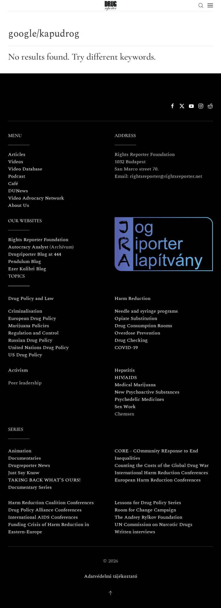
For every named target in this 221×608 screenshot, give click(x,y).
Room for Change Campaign (145, 510)
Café (13, 183)
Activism (18, 370)
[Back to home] (111, 5)
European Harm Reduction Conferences (158, 480)
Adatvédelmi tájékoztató (110, 576)
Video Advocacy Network (36, 198)
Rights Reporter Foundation (38, 239)
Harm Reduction (132, 298)
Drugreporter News (29, 465)
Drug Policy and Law (31, 298)
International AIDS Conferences (43, 517)
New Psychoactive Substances (147, 392)
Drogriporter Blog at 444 (34, 254)
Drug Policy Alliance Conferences (45, 510)
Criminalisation (25, 311)
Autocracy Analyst (28, 247)
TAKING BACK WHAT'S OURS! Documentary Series (44, 483)
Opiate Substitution (136, 318)
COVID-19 (126, 347)
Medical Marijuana (135, 384)
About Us (18, 205)
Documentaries (24, 458)
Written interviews (135, 531)
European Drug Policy (32, 318)
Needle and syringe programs (146, 311)
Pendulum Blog (24, 261)
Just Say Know (23, 472)
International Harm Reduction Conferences (161, 472)
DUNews (18, 190)
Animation (19, 451)
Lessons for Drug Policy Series (148, 502)
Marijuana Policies (28, 325)
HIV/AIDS (126, 377)
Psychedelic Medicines (139, 399)
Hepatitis (125, 370)
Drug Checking (131, 340)
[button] (200, 5)
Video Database (25, 169)
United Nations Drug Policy (38, 347)
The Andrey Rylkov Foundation (148, 517)
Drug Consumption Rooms (143, 325)
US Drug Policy (25, 354)
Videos (15, 161)
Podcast (16, 176)
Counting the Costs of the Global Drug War (162, 465)
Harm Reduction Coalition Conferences (51, 502)
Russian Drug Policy (30, 340)
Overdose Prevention (137, 333)
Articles (16, 154)
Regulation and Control (33, 333)
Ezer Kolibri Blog (27, 268)
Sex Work (125, 406)
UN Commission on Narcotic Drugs (153, 524)
